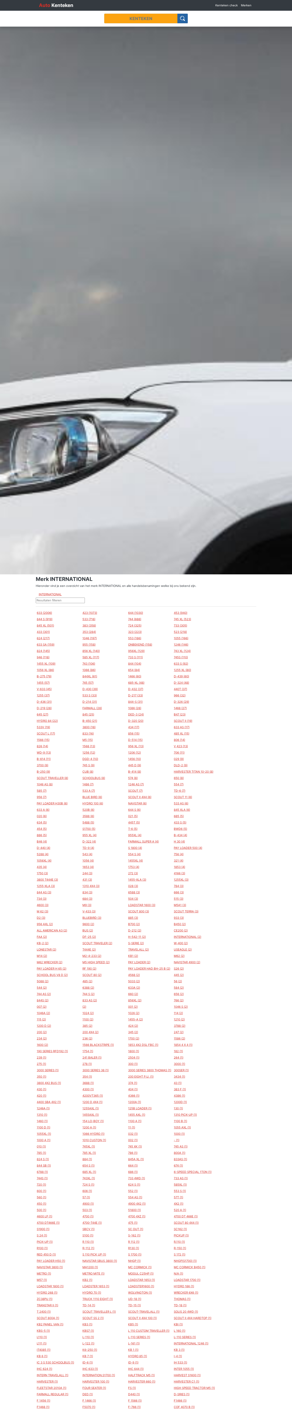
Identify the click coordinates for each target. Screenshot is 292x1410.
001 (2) (133, 1007)
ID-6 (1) (87, 1362)
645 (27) (42, 714)
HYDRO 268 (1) (47, 1292)
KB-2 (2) (42, 943)
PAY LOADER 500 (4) (188, 848)
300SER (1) (181, 1070)
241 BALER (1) (92, 1057)
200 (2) (42, 1032)
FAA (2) (42, 937)
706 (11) (179, 752)
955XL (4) (134, 835)
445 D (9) (134, 765)
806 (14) (179, 740)
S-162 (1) (134, 1235)
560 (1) (41, 1197)
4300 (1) (88, 1089)
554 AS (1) (135, 1197)
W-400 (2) (181, 943)
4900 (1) (88, 1204)
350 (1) (41, 1076)
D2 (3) (41, 918)
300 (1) (133, 1064)
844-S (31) (135, 702)
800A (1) (179, 1153)
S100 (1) (87, 1235)
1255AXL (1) (90, 1108)
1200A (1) (134, 1102)
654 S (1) (88, 1165)
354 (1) (87, 1076)
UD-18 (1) (134, 1299)
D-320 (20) (135, 721)
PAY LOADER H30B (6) (52, 803)
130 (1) (178, 1108)
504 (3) (133, 899)
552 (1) (133, 1191)
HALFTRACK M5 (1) (141, 1375)
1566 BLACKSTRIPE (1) (98, 1045)
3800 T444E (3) (47, 879)
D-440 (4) (43, 848)
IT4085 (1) (43, 1350)
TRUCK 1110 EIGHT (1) (97, 1299)
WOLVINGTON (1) (140, 1292)
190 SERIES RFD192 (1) (52, 1051)
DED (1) (87, 1394)
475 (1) (132, 1223)
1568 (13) (88, 746)
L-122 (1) (88, 1343)
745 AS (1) (181, 1146)
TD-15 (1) (134, 1305)
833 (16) (88, 733)
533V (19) (43, 727)
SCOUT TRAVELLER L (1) (99, 1312)
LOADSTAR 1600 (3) (141, 905)
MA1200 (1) (90, 1267)
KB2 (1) (87, 1280)
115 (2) (41, 1019)
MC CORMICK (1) (140, 1267)
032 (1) (133, 1134)
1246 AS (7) (136, 784)
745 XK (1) (135, 1146)
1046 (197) (89, 638)
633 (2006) (44, 613)
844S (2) (42, 1000)
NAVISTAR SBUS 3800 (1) (99, 1261)
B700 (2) (134, 924)
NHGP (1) (134, 1261)
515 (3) (178, 899)
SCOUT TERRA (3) (186, 911)
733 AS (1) (181, 1178)
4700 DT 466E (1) (186, 1216)
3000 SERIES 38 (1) (95, 1070)
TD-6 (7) (179, 791)
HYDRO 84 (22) (47, 721)
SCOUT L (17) (46, 733)
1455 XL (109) (46, 663)
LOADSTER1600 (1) (141, 1286)
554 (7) (179, 784)
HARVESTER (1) (47, 1381)
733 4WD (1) (136, 1178)
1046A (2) (43, 1013)
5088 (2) (42, 981)
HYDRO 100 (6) (92, 803)
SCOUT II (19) (183, 721)
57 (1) (86, 1197)
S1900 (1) (43, 1229)
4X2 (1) (178, 1204)
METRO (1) (44, 1273)
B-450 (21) (89, 721)
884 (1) (87, 1159)
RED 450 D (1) (46, 1254)
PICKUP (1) (181, 1235)
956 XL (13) (136, 746)
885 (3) (133, 918)
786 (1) (132, 1153)
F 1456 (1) (43, 1400)
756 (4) (179, 854)
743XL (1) (88, 1178)
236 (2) (87, 1038)
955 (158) (89, 644)
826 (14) (42, 746)
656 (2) (179, 994)
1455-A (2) (135, 1019)
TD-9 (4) (88, 848)
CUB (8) (87, 771)
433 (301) (43, 632)
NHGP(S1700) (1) (185, 1261)
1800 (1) (133, 1051)
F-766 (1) (134, 1407)
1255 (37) (43, 695)
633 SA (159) (45, 644)
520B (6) (88, 810)
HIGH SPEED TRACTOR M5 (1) (194, 1388)
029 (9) (179, 759)
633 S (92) (181, 663)
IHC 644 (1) (136, 1369)
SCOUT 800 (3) (138, 911)
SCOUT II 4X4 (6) (139, 797)
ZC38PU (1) (44, 1299)
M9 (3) (86, 905)
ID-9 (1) (133, 1362)
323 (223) (135, 632)
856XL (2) (134, 1000)
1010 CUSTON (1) (94, 1140)
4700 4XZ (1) (136, 1216)
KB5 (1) (133, 1324)
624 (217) (43, 638)
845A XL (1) (136, 1159)
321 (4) (178, 860)
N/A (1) (178, 1273)
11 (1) (131, 1127)
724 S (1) (88, 1184)
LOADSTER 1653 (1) (95, 1286)
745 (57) (88, 683)
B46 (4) (42, 841)
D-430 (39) (90, 689)
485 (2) (87, 981)
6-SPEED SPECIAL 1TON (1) (193, 1172)
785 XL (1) (89, 1153)
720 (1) (41, 1184)
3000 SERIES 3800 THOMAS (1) (149, 1070)
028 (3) (133, 886)
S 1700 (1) (134, 1254)
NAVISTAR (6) (137, 803)
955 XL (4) (89, 835)
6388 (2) (88, 988)
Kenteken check (226, 5)
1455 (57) (43, 683)
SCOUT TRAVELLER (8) (52, 778)
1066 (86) (89, 670)
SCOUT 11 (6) (183, 797)
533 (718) (88, 619)
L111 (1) (41, 1343)
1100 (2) (87, 1019)
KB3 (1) (87, 1324)
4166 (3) (179, 873)
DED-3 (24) (136, 714)
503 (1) (87, 1210)
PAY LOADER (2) (139, 962)
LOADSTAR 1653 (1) (141, 1280)
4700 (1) (88, 1216)
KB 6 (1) (42, 1356)
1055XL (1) (44, 1134)
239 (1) (41, 1057)
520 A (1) (180, 1210)
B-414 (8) (134, 771)
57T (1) (178, 1197)
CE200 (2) (181, 930)
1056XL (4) (44, 860)
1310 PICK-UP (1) (185, 1115)
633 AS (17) (182, 727)
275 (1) (41, 1064)
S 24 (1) (42, 1235)
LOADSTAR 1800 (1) (50, 1286)
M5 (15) (87, 740)
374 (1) (132, 1083)
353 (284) (89, 632)
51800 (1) (134, 1210)
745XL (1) (88, 1146)
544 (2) (42, 988)
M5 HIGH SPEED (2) (96, 962)
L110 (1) (42, 1337)
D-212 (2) (134, 930)
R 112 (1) (133, 1242)
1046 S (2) (181, 1007)
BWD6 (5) (180, 829)
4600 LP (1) (44, 1216)
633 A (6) (43, 810)
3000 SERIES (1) (48, 1070)
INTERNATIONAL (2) (187, 937)
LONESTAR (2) (46, 949)
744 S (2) (88, 994)
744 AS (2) (44, 994)
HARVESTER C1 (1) (186, 1381)
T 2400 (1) (44, 1312)
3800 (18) (89, 727)
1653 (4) (88, 867)
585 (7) (41, 791)
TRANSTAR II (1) (47, 1305)
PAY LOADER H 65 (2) (51, 968)
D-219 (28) (44, 708)
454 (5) (42, 829)
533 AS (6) (181, 803)
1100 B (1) (180, 1121)
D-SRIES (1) (182, 1394)
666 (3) (179, 892)
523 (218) (180, 632)
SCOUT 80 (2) (92, 975)
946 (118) (43, 657)
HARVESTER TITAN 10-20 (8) (193, 771)
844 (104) (134, 663)
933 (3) (179, 918)
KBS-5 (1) (43, 1331)
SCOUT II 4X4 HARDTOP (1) (192, 1318)
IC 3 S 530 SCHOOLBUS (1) (55, 1362)
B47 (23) (180, 714)
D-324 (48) (181, 683)
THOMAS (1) (182, 1299)
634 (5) (42, 822)
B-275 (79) (44, 676)
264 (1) (178, 1057)
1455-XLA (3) (137, 879)
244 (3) (87, 873)
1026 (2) (133, 1013)
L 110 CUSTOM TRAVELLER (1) (148, 1331)
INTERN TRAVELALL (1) (52, 1375)
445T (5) (134, 822)
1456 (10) (134, 759)
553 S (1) (180, 1191)
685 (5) (179, 816)
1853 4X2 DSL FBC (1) (143, 1045)
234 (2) (42, 1038)
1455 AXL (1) (136, 1115)
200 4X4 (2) (90, 1032)
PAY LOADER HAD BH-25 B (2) (149, 968)
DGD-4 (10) (90, 759)
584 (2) (179, 988)
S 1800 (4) (135, 848)
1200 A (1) (89, 1127)
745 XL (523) (182, 619)
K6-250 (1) (89, 1350)
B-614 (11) (44, 759)
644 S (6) (134, 810)
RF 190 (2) (89, 968)
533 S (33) (89, 695)
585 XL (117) (90, 657)
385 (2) (87, 1026)
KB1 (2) (133, 956)
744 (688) (134, 619)
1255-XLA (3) (46, 886)
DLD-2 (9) (181, 765)
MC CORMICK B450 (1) (189, 1267)
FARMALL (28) (92, 708)
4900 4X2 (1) (137, 1204)
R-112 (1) (88, 1248)
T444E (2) (89, 949)
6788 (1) (42, 1172)
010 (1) (41, 1146)
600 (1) (41, 1191)
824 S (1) (43, 1159)
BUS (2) (87, 930)
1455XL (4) (135, 860)
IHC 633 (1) (90, 1369)
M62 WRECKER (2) (49, 962)
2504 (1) (133, 1057)
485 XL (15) (181, 733)
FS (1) (132, 1388)
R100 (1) (42, 1248)
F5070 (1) (88, 1407)
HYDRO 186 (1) (184, 1286)
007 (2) (41, 1007)
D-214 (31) (89, 702)
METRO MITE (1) (93, 1273)
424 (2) (133, 1026)
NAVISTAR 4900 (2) (187, 962)
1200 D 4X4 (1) (92, 1102)
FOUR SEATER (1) (94, 1388)
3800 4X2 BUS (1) (49, 1083)
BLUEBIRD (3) (91, 918)
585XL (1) (180, 1184)
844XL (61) (89, 676)
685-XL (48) (136, 683)
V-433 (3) (89, 911)
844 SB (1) (44, 1165)
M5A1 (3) (180, 905)
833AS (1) (180, 1159)
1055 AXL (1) (182, 1127)
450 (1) (41, 1204)
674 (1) (178, 1165)
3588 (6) (88, 816)
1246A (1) (43, 1108)
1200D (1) (180, 1102)
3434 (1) (179, 1076)
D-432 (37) (135, 689)
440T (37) (180, 689)
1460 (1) (42, 1121)
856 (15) (133, 733)
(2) (84, 1007)
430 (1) (41, 1089)
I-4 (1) (178, 1356)
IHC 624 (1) (44, 1369)
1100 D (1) (43, 1127)
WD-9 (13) (44, 752)
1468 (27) (180, 708)
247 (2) (179, 1032)
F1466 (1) (180, 1400)
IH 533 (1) (180, 1362)
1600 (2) (42, 1045)
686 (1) (133, 1172)
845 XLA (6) (182, 810)
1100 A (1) (134, 1121)
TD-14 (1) (88, 1305)
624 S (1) (134, 1184)
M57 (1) (42, 1280)
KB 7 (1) (87, 1356)
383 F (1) (180, 1089)
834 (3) (87, 892)
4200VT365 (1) (92, 1096)
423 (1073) (89, 613)
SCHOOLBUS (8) (93, 778)
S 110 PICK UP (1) (94, 1254)
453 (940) (180, 613)
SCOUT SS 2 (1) (93, 1318)
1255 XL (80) (182, 670)
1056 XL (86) (45, 670)
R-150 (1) (180, 1248)
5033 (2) (134, 981)
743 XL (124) (182, 651)
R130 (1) (133, 1248)
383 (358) (89, 625)
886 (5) (42, 835)
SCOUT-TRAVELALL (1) (144, 1312)
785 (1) (41, 1153)
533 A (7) (88, 791)
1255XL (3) (181, 879)
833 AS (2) (89, 1000)
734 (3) (41, 899)
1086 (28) (134, 708)
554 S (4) (134, 854)
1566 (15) (43, 740)
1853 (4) (179, 867)
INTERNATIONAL (50, 594)
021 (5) (133, 816)
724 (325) (134, 625)
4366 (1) (133, 1096)
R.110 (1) (179, 1242)
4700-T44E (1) (92, 1223)
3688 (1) (88, 1083)
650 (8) (179, 778)
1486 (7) (88, 784)
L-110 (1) (88, 1337)
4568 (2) (134, 975)
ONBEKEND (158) (140, 644)
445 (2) (179, 975)
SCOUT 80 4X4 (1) (186, 1223)
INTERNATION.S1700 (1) (98, 1375)
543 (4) (87, 854)
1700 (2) (133, 1038)
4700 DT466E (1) (48, 1223)
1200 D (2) (44, 1026)
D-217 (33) (135, 695)
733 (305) (180, 625)
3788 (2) (179, 1026)
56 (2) (178, 981)
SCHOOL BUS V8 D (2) (52, 975)
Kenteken (56, 5)
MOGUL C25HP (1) (141, 1273)
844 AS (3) (44, 892)
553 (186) (134, 638)
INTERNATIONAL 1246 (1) (191, 1343)
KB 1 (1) (133, 1350)
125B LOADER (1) (140, 1108)
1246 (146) (181, 644)
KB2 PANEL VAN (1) (50, 1324)
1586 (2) (179, 1038)
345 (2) (133, 1032)
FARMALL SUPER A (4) (143, 841)
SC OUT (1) (135, 1229)
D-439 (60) (181, 676)
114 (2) (178, 1013)
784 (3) (179, 886)
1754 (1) (87, 1051)
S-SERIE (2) (136, 943)
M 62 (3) (42, 911)
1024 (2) (88, 1013)
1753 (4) (133, 867)
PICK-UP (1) (45, 1242)
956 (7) (41, 797)
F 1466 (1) (89, 1400)
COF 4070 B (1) (184, 1407)
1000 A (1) (43, 1140)
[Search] (182, 18)
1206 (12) (134, 752)
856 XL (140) (91, 651)
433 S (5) (180, 822)
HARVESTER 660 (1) (141, 1381)
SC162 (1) (180, 1229)
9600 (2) (88, 924)
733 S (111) (135, 657)
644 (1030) (135, 613)
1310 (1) (42, 1115)
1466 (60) (134, 676)
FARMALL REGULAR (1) (52, 1394)
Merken (246, 5)
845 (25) (88, 714)
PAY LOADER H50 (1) (51, 1261)
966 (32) (180, 695)
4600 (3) (42, 905)
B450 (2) (180, 924)
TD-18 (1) (180, 1305)
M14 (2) (42, 956)
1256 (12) (88, 752)
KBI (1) (178, 1324)
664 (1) (133, 1165)
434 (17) (133, 727)
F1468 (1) (43, 1407)
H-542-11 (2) (137, 937)
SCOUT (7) (135, 791)
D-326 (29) (181, 702)
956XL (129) (136, 651)
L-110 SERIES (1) (139, 1337)
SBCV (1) (88, 1229)
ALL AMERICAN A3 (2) (52, 930)
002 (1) (133, 1140)
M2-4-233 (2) (91, 956)
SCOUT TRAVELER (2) (97, 943)
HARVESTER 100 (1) (95, 1381)
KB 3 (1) (179, 1350)
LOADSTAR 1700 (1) (187, 1280)
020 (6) (42, 816)
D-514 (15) (135, 740)
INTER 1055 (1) (184, 1369)
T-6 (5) (132, 829)
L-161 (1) (134, 1343)
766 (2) (179, 1000)
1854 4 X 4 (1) (183, 1045)
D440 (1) (134, 1394)
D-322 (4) (89, 841)
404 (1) (133, 1089)
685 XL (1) (89, 1172)
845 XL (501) (45, 625)
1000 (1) (179, 1134)
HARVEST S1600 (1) (187, 1375)
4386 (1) (179, 1096)
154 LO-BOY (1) (93, 1121)
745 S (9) (88, 765)
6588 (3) (134, 892)
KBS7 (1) (88, 1331)
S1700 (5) (88, 829)
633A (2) (134, 988)
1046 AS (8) (45, 784)
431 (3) (87, 879)
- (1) (176, 1140)
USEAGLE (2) (183, 949)
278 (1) (87, 1064)
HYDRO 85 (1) (137, 1356)
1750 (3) (42, 873)
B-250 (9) (43, 771)
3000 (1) (179, 1064)
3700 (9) (42, 765)
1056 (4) (88, 860)
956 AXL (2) (45, 924)
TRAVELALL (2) (138, 949)
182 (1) (178, 1051)
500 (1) (41, 1210)
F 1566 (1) (135, 1400)
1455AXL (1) (90, 1115)
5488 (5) (88, 822)
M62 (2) (179, 956)
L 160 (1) (179, 1331)
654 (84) (134, 670)
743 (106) (88, 663)
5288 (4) (42, 854)
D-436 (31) (44, 702)
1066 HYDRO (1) (93, 1134)
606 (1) (87, 1191)
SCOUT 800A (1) (48, 1318)
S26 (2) (179, 968)
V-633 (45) (44, 689)
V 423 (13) (181, 746)
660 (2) (133, 994)
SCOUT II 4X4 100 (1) (142, 1318)
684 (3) (87, 899)
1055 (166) (181, 638)
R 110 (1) (88, 1242)
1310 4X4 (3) (91, 886)
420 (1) (41, 1096)
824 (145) (43, 651)
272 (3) (133, 873)
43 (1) (178, 1083)
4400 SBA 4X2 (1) (49, 1102)
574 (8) (133, 778)
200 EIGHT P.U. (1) (141, 1076)
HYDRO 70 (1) (91, 1292)
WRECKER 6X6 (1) (186, 1292)
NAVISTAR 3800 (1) (50, 1267)
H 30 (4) (179, 841)
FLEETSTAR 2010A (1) (51, 1388)
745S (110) (181, 657)
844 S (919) (44, 619)
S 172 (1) (179, 1254)
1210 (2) (179, 1019)
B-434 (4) (180, 835)
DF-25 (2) (89, 937)
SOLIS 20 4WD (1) (186, 1312)
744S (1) (42, 1178)
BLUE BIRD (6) (92, 797)
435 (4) (42, 867)
